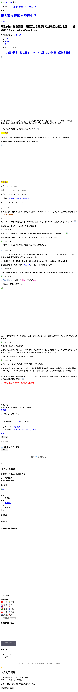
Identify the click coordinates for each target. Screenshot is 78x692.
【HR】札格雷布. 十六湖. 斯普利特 (25, 430)
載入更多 (4, 437)
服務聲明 (58, 663)
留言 (18, 421)
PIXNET (24, 663)
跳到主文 (4, 21)
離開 (11, 688)
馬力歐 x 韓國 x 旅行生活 (19, 16)
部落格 (7, 41)
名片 (6, 44)
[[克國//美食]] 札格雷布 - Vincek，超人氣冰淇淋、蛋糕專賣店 (38, 52)
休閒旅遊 (17, 35)
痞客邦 (13, 421)
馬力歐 (3, 410)
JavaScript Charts (8, 645)
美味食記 (16, 427)
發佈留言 (4, 449)
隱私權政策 (50, 663)
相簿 (6, 39)
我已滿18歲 (5, 688)
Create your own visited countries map (7, 643)
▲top (2, 433)
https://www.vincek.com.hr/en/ (19, 198)
